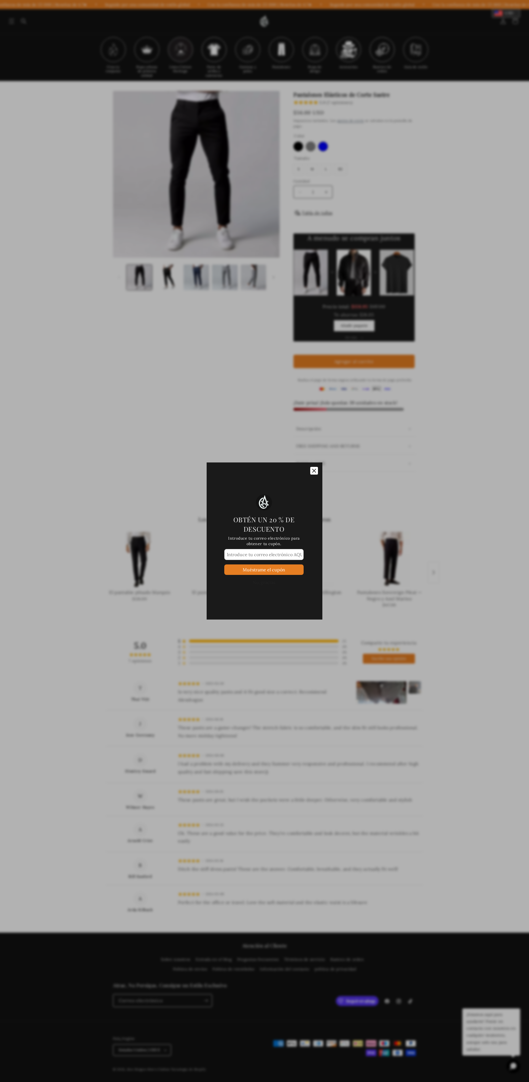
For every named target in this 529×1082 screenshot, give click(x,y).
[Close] (314, 471)
